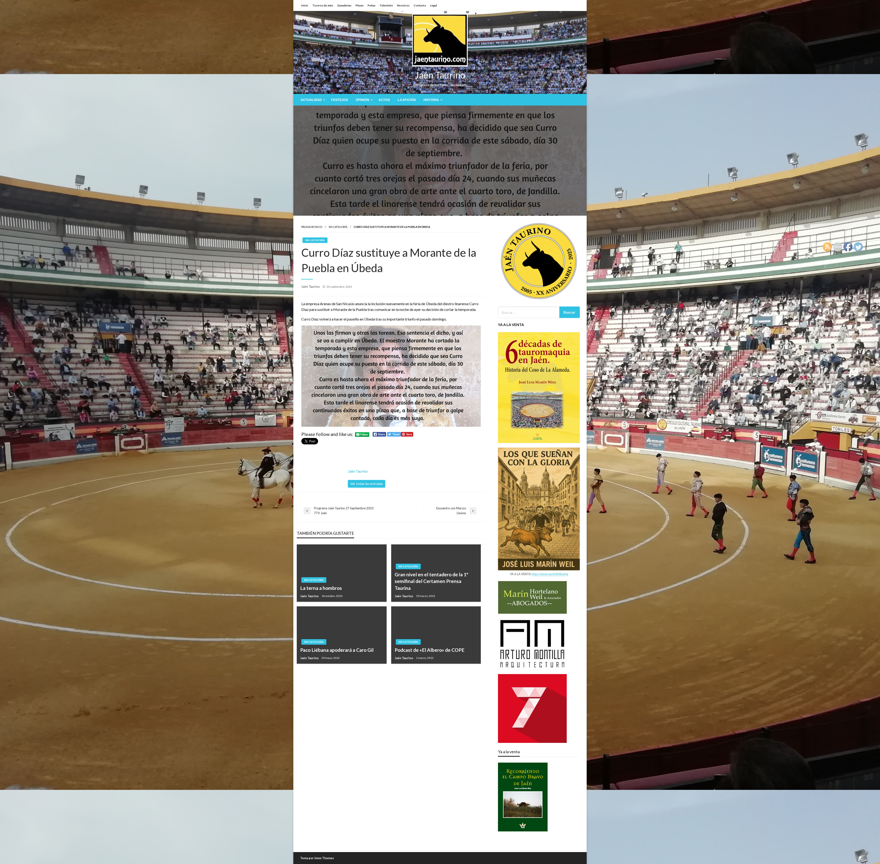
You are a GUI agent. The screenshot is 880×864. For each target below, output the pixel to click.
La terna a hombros (321, 588)
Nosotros (403, 5)
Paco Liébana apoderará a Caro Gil (337, 650)
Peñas (371, 5)
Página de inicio (311, 226)
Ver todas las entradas (366, 484)
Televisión (386, 5)
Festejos (339, 100)
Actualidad (311, 100)
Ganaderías (344, 5)
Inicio (304, 5)
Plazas (359, 5)
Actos (384, 100)
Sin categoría (338, 226)
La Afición (407, 100)
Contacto (420, 5)
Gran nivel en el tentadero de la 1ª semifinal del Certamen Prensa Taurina (431, 581)
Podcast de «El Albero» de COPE (429, 650)
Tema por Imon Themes (317, 858)
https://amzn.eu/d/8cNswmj (549, 574)
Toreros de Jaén (322, 5)
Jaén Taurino (440, 75)
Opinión (362, 100)
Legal (433, 5)
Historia (431, 100)
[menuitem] (312, 100)
